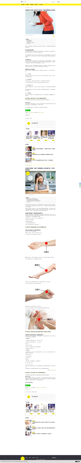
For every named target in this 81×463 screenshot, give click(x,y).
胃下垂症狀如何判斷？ (29, 40)
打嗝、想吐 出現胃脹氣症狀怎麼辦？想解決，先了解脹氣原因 (42, 160)
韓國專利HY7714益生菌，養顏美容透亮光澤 (44, 137)
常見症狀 (31, 7)
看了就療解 (41, 4)
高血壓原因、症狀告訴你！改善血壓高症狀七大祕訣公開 (41, 433)
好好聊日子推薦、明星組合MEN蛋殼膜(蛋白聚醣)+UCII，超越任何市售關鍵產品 (29, 138)
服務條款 (30, 457)
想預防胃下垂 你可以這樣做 (30, 42)
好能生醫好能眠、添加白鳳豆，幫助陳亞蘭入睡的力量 (29, 410)
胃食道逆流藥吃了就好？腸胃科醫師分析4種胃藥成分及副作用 (42, 154)
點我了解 (31, 140)
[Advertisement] (40, 445)
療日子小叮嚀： (29, 43)
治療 (30, 118)
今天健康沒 (27, 4)
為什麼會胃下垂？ (29, 41)
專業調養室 (31, 4)
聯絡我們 (37, 457)
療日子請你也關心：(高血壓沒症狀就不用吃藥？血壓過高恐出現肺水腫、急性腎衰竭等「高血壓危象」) (38, 331)
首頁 (25, 7)
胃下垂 (28, 118)
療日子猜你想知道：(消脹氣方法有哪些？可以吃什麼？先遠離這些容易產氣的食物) (35, 98)
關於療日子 (26, 457)
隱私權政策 (33, 457)
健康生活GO (36, 4)
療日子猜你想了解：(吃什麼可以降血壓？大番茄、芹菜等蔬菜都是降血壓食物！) (35, 372)
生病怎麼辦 (22, 4)
